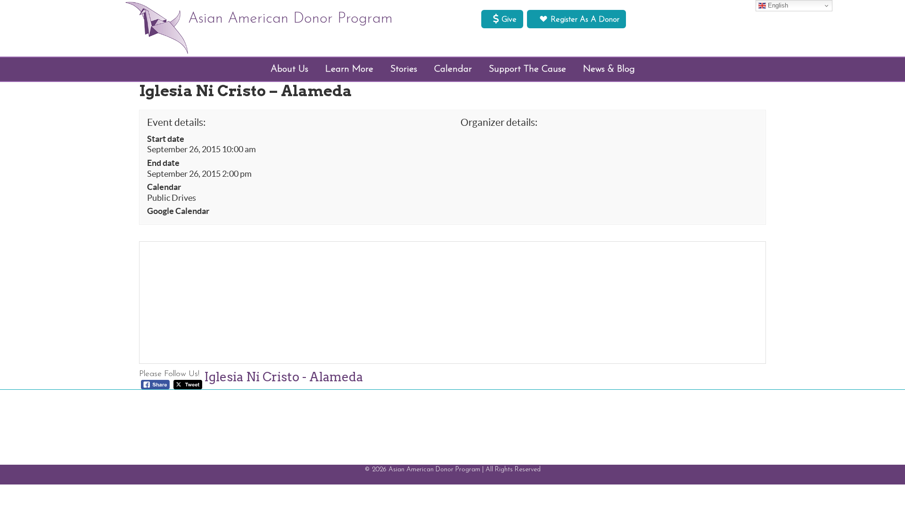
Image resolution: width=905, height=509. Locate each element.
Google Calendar (178, 211)
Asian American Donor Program (290, 18)
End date (163, 163)
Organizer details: (499, 122)
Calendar (164, 187)
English (777, 5)
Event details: (176, 122)
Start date (165, 139)
